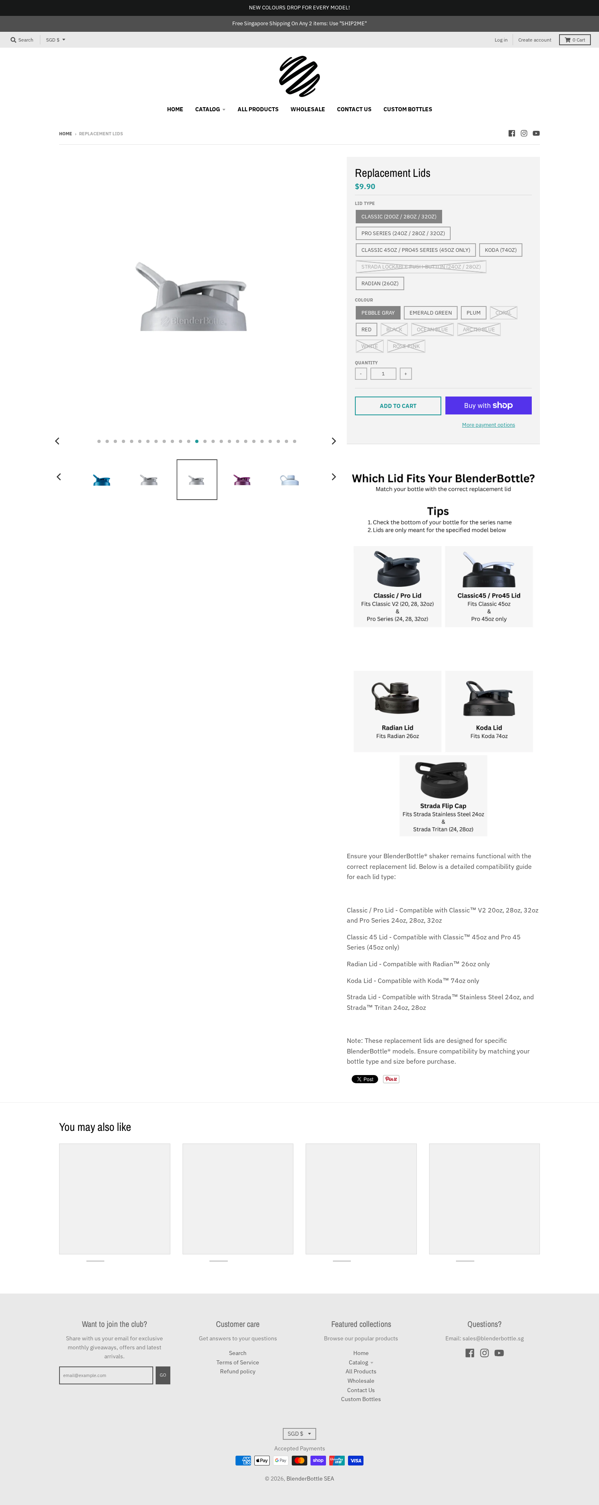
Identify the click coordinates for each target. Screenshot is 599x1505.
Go (163, 1375)
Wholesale (361, 1380)
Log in (501, 40)
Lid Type (365, 203)
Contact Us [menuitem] (354, 109)
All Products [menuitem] (258, 109)
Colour (364, 300)
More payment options (488, 424)
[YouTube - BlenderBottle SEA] (536, 133)
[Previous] (58, 441)
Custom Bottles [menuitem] (407, 109)
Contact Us (361, 1390)
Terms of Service (237, 1362)
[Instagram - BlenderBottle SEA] (524, 133)
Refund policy (237, 1371)
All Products (361, 1371)
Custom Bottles (361, 1399)
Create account (534, 40)
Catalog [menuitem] (207, 109)
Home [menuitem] (175, 109)
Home (65, 134)
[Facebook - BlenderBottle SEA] (511, 133)
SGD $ (52, 40)
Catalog (358, 1362)
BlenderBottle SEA (310, 1478)
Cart (579, 40)
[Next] (334, 441)
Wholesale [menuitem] (308, 109)
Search (238, 1353)
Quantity (366, 363)
